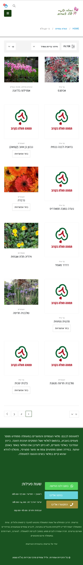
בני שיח (62, 87)
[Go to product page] (62, 69)
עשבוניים (21, 143)
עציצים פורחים (27, 87)
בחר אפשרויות (21, 153)
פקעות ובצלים (15, 87)
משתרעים (21, 253)
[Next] (7, 414)
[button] (14, 6)
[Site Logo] (68, 10)
